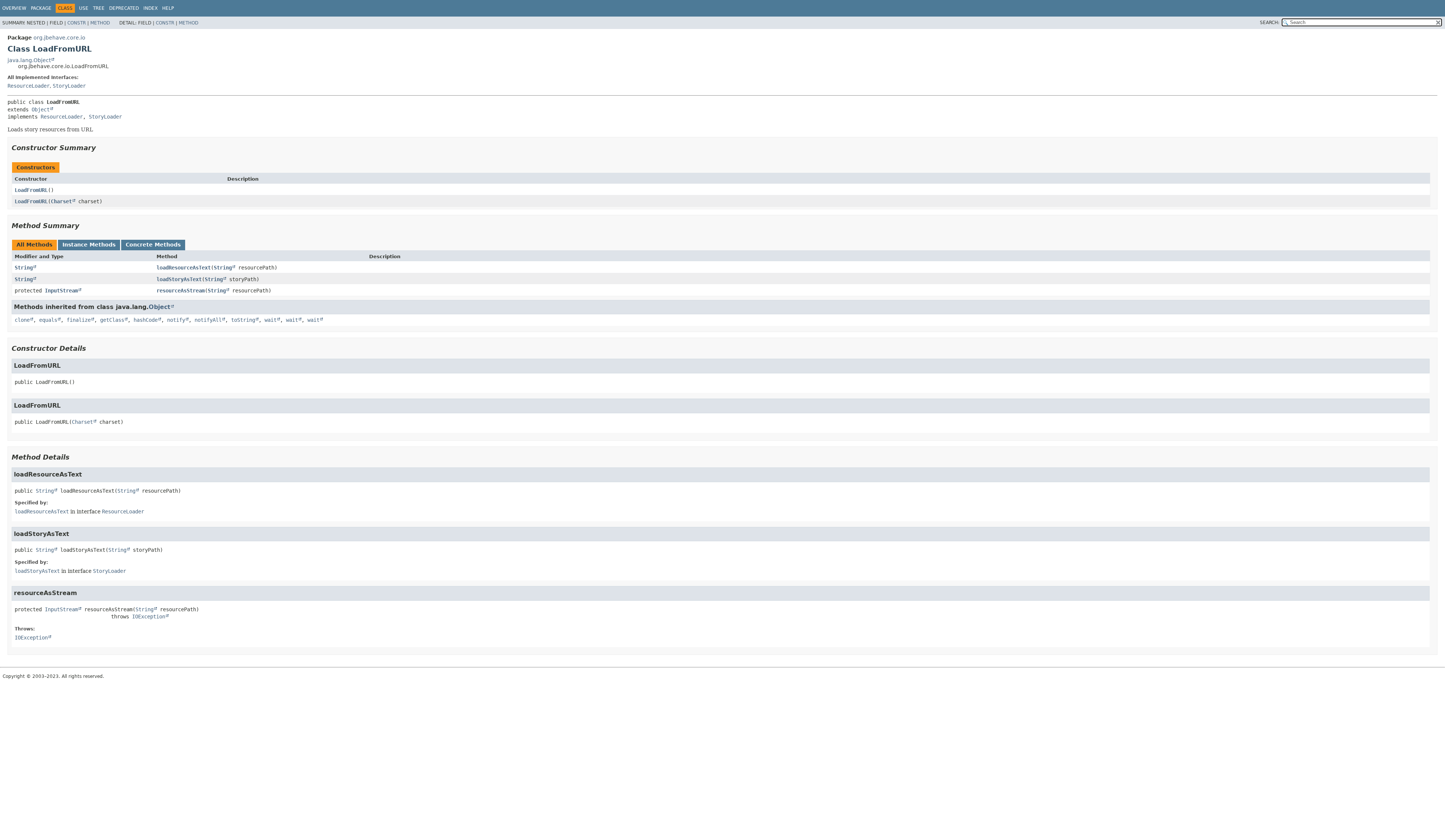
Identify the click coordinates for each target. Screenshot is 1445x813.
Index (150, 8)
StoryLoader (69, 86)
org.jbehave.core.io (59, 38)
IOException (148, 617)
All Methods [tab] (34, 245)
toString (243, 320)
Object (41, 110)
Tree (99, 8)
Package (41, 8)
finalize (79, 320)
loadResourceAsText (184, 268)
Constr (76, 23)
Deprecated (124, 8)
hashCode (146, 320)
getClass (112, 320)
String (24, 268)
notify (176, 320)
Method (100, 23)
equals (48, 320)
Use (83, 8)
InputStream (61, 291)
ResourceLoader (29, 86)
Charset (61, 201)
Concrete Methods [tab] (153, 245)
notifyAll (208, 320)
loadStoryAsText (179, 279)
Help (168, 8)
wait (271, 320)
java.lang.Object (29, 60)
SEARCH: (1269, 22)
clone (22, 320)
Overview (14, 8)
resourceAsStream (181, 291)
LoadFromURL (31, 190)
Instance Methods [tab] (89, 245)
